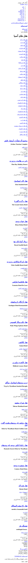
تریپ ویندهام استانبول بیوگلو (16, 383)
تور (23, 8)
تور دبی (22, 17)
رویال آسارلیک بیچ (20, 242)
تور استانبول (21, 11)
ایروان (20, 492)
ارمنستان (25, 492)
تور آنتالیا (22, 13)
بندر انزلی (22, 369)
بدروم (22, 248)
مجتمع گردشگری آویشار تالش (15, 141)
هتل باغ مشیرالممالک (19, 506)
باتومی (20, 207)
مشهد (23, 409)
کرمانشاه (22, 308)
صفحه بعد (25, 543)
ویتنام (25, 431)
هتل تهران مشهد (21, 403)
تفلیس (20, 349)
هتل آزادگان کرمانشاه (19, 302)
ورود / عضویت (23, 4)
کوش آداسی (21, 167)
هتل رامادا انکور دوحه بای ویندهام (14, 445)
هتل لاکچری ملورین (19, 363)
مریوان (22, 532)
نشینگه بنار (23, 526)
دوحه (23, 452)
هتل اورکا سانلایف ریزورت (17, 262)
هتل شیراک (23, 486)
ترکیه (26, 167)
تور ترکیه (22, 14)
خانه (23, 7)
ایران (26, 147)
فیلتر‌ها (25, 544)
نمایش (25, 156)
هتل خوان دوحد (21, 221)
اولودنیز (22, 268)
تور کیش (22, 10)
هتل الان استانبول (20, 181)
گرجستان (24, 207)
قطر (26, 452)
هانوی (22, 431)
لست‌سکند (24, 26)
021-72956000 (18, 556)
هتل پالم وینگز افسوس (18, 322)
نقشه (25, 148)
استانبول (22, 187)
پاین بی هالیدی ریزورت (18, 161)
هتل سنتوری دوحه (20, 466)
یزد (23, 228)
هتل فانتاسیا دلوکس (19, 282)
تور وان (22, 15)
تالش (23, 147)
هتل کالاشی (22, 342)
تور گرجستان (21, 18)
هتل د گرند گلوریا (20, 201)
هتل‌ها (25, 30)
